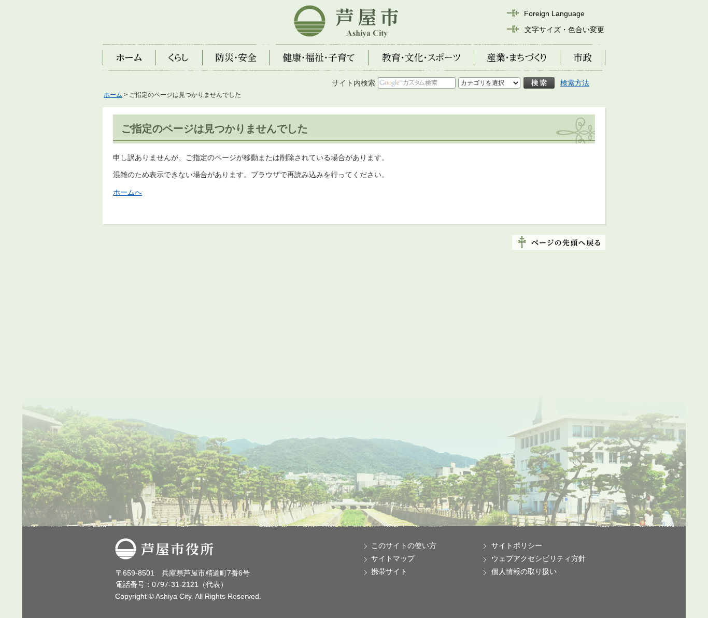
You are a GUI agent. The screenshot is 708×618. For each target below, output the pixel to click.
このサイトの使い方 (403, 545)
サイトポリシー (516, 545)
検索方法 (574, 83)
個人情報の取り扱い (524, 571)
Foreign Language (554, 13)
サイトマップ (393, 558)
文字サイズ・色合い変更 (564, 29)
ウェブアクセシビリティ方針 (538, 558)
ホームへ (127, 192)
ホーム (113, 94)
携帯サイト (389, 571)
